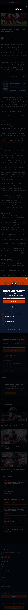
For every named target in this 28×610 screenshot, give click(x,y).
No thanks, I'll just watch (14, 329)
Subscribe (13, 301)
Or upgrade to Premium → (12, 311)
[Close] (26, 278)
